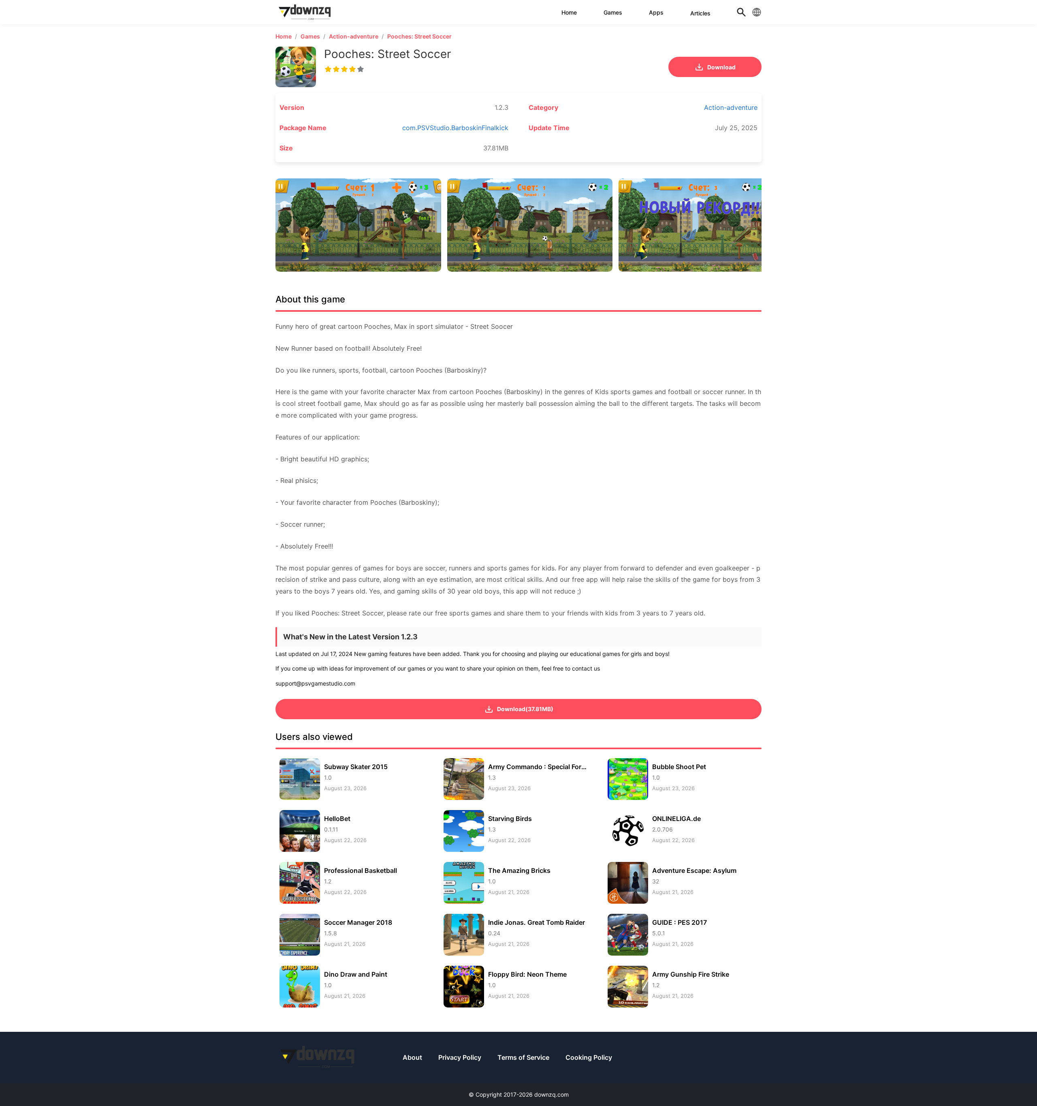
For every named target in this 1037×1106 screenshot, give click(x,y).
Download (721, 67)
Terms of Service (523, 1057)
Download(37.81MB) (525, 708)
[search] (741, 12)
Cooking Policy (588, 1057)
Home (283, 36)
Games (310, 36)
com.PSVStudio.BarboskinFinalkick (455, 128)
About (412, 1057)
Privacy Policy (459, 1057)
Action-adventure (353, 36)
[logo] (305, 12)
